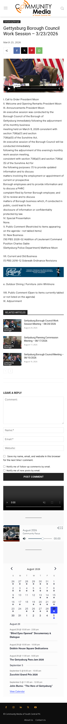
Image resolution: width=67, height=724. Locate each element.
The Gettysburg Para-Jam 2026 (27, 659)
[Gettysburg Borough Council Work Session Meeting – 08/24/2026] (12, 325)
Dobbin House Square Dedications (29, 648)
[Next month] (55, 569)
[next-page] (10, 371)
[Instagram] (13, 707)
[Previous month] (12, 569)
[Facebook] (16, 50)
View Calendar (17, 691)
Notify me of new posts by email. (23, 470)
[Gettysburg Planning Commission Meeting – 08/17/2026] (12, 342)
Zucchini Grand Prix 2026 (24, 674)
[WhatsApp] (39, 50)
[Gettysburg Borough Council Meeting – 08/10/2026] (12, 359)
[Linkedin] (21, 707)
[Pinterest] (31, 50)
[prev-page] (5, 371)
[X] (24, 50)
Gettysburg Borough (12, 21)
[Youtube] (35, 707)
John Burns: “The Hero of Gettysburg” (31, 685)
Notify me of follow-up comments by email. (28, 466)
